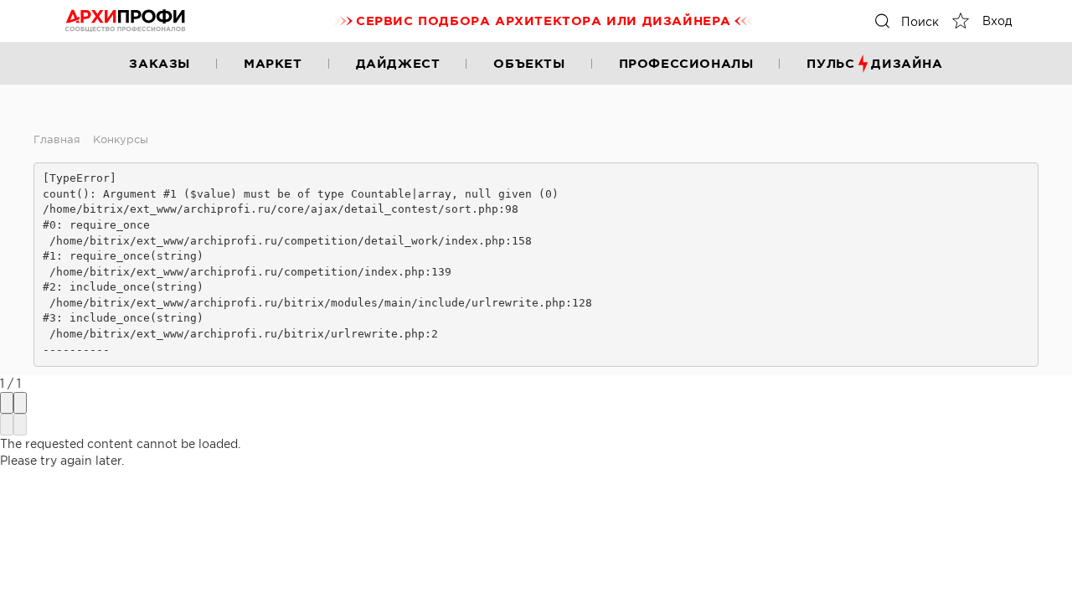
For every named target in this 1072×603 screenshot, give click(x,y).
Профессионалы (686, 63)
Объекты (528, 63)
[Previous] (6, 425)
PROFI (126, 21)
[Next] (20, 425)
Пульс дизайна (874, 63)
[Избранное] (960, 21)
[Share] (6, 403)
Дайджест (398, 63)
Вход (997, 21)
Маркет (273, 63)
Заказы (159, 63)
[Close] (20, 403)
